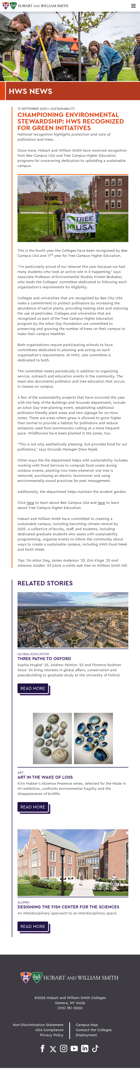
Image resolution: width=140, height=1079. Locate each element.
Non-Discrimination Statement (38, 1024)
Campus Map (87, 1024)
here (30, 502)
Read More (32, 688)
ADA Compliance (49, 1029)
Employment (86, 1035)
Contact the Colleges (94, 1029)
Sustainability (62, 109)
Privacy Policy (51, 1035)
